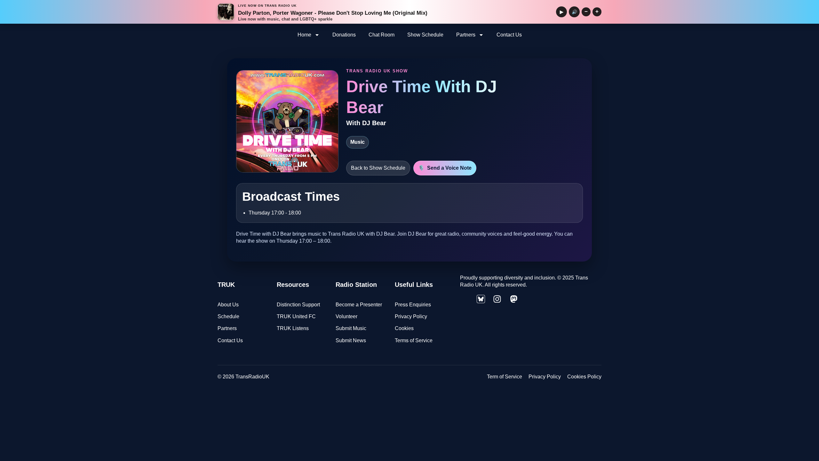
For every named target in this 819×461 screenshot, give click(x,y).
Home (304, 34)
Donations (344, 34)
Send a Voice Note (445, 168)
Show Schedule (425, 34)
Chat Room (381, 34)
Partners (465, 34)
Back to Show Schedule (378, 168)
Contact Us (509, 34)
